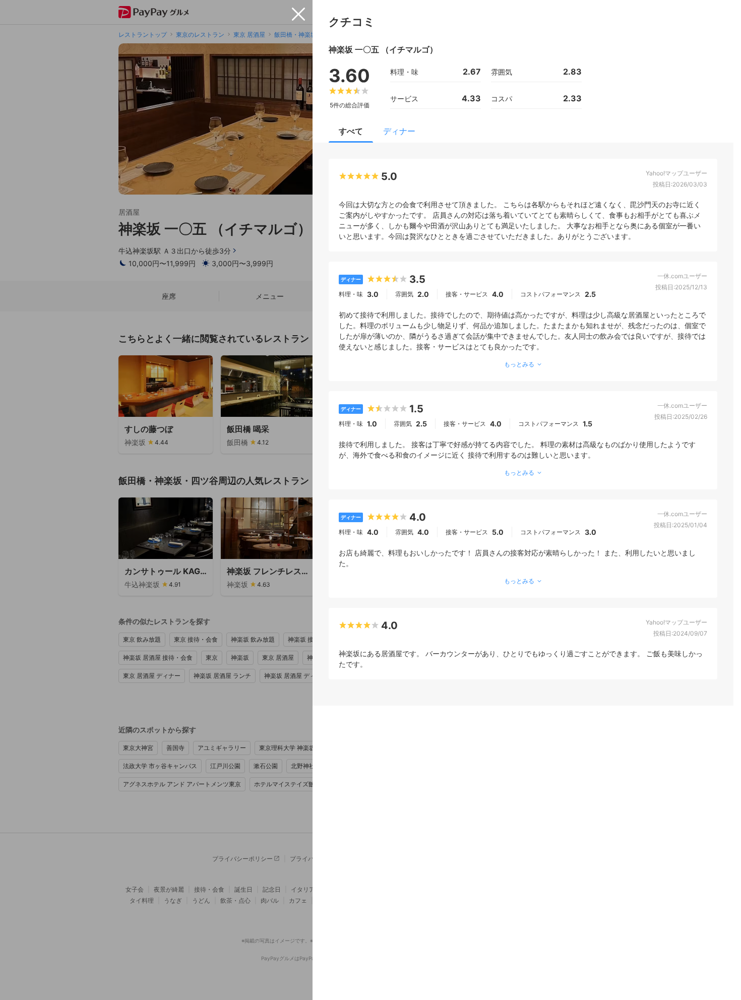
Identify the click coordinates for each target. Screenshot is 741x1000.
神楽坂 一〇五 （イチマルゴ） (383, 49)
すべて (351, 131)
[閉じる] (298, 14)
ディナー (399, 131)
